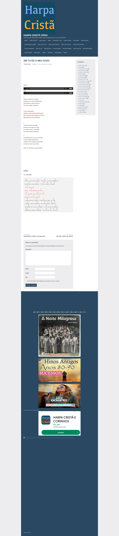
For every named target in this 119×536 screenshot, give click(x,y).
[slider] (71, 88)
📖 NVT (39, 312)
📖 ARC (68, 312)
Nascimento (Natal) (87, 48)
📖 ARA (72, 312)
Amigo (49, 40)
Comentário (29, 249)
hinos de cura (39, 48)
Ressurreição (37, 52)
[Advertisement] (48, 75)
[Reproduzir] (25, 88)
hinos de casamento (29, 48)
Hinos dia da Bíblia (67, 48)
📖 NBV (47, 312)
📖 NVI (42, 312)
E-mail (27, 273)
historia (80, 100)
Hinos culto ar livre (42, 44)
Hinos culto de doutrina (54, 44)
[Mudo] (68, 88)
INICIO (26, 40)
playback (81, 103)
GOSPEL (81, 74)
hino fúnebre (76, 40)
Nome (27, 268)
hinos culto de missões (78, 44)
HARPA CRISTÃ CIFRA (36, 35)
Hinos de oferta (47, 48)
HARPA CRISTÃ (33, 40)
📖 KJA (55, 312)
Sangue (44, 52)
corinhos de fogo (67, 40)
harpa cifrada (27, 64)
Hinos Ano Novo (84, 40)
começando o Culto (57, 40)
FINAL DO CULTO (83, 72)
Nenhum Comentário (47, 64)
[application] (48, 88)
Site (26, 277)
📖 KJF (51, 312)
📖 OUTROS (83, 312)
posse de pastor (28, 52)
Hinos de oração (57, 48)
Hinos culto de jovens (66, 44)
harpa (39, 64)
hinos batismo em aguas (30, 44)
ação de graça (42, 40)
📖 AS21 (64, 312)
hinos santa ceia (77, 48)
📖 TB (34, 312)
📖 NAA (59, 312)
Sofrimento (50, 52)
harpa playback (58, 52)
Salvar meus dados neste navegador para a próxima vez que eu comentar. (43, 281)
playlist (65, 52)
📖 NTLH (77, 312)
